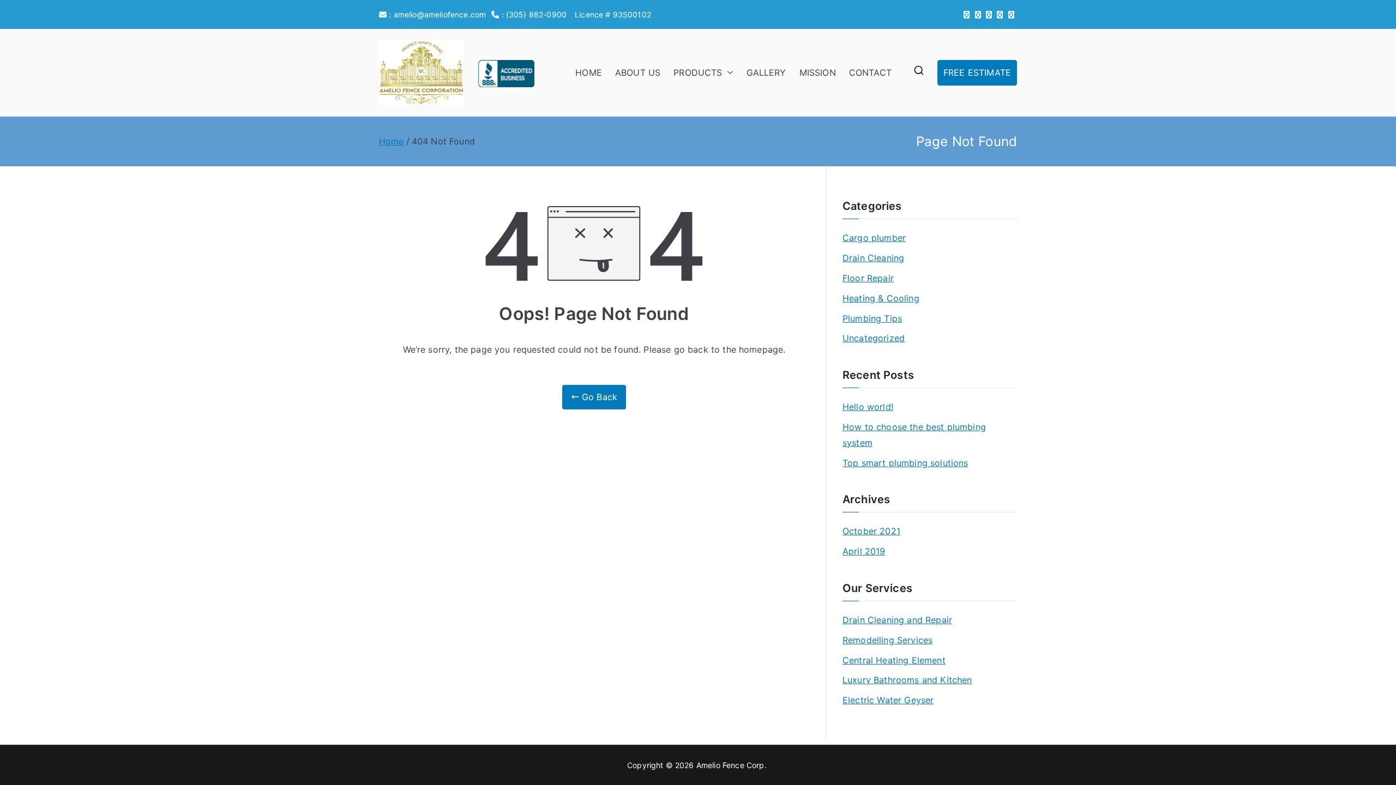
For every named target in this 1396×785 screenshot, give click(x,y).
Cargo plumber (874, 237)
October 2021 (871, 531)
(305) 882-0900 (536, 14)
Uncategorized (874, 338)
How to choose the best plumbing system (914, 434)
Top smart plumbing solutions (905, 462)
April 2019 (864, 551)
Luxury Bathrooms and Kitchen (907, 679)
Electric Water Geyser (888, 700)
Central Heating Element (894, 660)
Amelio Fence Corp (730, 765)
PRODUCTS (697, 72)
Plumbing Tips (872, 318)
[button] (728, 73)
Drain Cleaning (873, 257)
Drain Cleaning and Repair (897, 619)
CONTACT (870, 72)
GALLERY (766, 72)
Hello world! (868, 406)
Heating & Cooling (881, 298)
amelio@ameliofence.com (440, 14)
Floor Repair (868, 278)
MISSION (817, 72)
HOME (588, 72)
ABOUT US (637, 72)
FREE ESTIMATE (977, 72)
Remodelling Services (887, 640)
